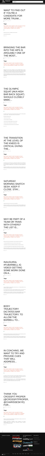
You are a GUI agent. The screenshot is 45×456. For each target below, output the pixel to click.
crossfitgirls (12, 28)
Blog (15, 453)
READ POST (5, 77)
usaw (15, 28)
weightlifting (21, 64)
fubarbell (10, 107)
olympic (7, 107)
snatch (8, 64)
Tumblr (32, 453)
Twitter (40, 453)
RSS (42, 453)
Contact (28, 453)
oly (6, 65)
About (25, 453)
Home (13, 453)
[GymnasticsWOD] (28, 446)
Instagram (34, 453)
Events (20, 453)
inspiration (18, 28)
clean (4, 65)
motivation (5, 64)
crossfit (13, 107)
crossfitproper (12, 413)
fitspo (4, 107)
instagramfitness (12, 64)
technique (20, 107)
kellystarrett (17, 64)
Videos (17, 453)
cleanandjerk (17, 107)
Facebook (38, 453)
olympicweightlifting (7, 28)
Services (23, 453)
